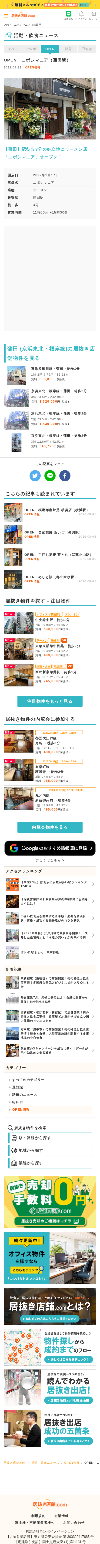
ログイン (93, 18)
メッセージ (81, 18)
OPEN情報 (32, 67)
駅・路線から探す (35, 1138)
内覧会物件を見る (50, 827)
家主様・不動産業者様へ (34, 1522)
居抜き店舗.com (15, 1462)
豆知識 (87, 49)
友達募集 (68, 18)
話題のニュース (24, 1094)
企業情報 (61, 1516)
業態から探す (31, 1163)
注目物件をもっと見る (50, 701)
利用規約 (38, 1516)
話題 (68, 49)
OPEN (49, 49)
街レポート (21, 1102)
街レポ (31, 49)
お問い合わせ (74, 1522)
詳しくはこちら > (50, 860)
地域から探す (31, 1150)
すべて (13, 49)
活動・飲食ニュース (45, 1462)
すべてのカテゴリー (28, 1080)
